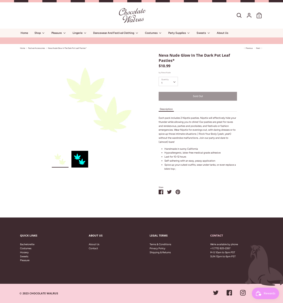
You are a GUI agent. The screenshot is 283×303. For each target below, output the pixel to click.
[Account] (249, 13)
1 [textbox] (161, 82)
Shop (37, 33)
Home (24, 33)
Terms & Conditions (160, 244)
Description (166, 109)
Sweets (202, 33)
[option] (99, 102)
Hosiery (24, 252)
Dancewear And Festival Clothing (114, 33)
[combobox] (168, 81)
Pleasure (56, 33)
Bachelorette (27, 244)
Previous (249, 48)
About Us (222, 33)
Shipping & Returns (160, 252)
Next (258, 48)
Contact (93, 248)
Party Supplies (177, 33)
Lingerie (78, 33)
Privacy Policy (157, 248)
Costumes (151, 33)
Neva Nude (166, 72)
